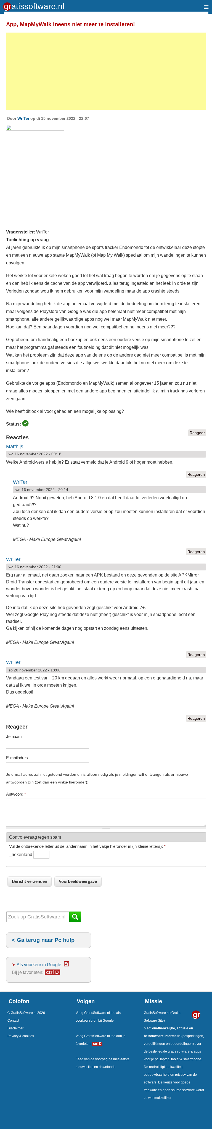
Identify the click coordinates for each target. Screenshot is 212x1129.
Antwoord (16, 794)
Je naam (14, 736)
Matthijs (14, 446)
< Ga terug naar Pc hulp (43, 940)
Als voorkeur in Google (39, 964)
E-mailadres (17, 757)
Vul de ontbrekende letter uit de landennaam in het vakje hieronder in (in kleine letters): (87, 846)
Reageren (196, 474)
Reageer (197, 433)
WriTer (23, 118)
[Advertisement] (106, 71)
